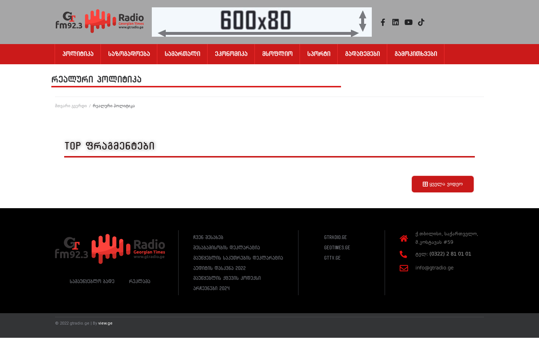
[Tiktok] (421, 22)
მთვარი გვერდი (71, 106)
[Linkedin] (395, 22)
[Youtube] (408, 22)
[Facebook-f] (382, 22)
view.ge (105, 323)
